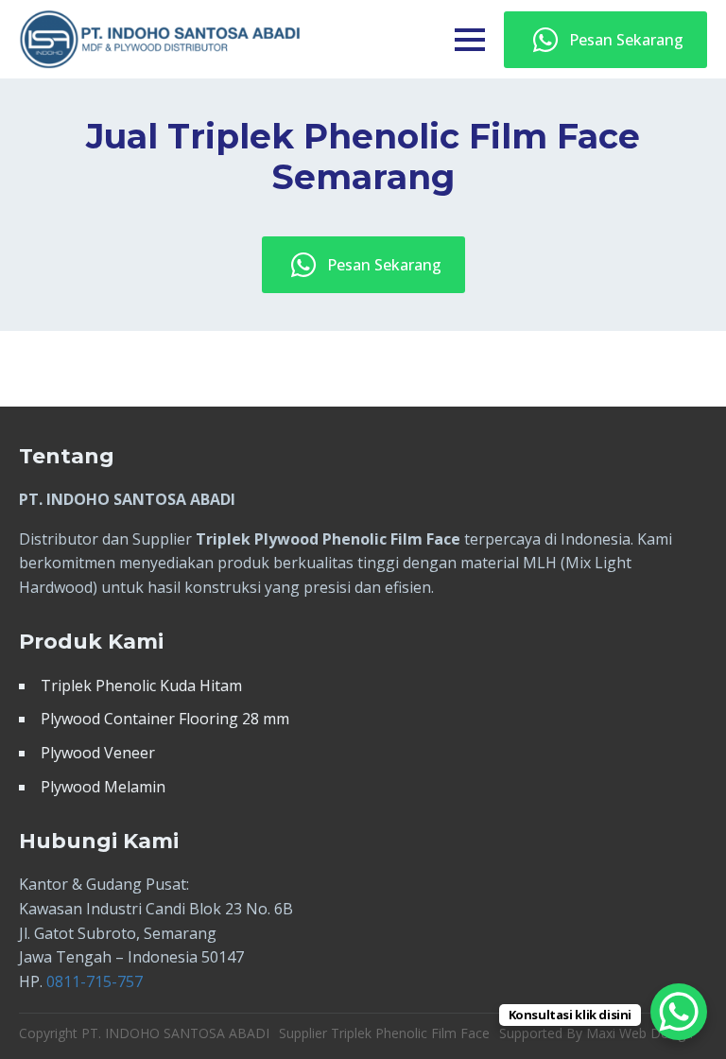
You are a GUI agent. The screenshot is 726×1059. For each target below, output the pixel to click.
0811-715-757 (94, 981)
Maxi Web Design (639, 1033)
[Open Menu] (470, 40)
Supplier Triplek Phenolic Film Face (384, 1033)
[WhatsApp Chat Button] (678, 1011)
